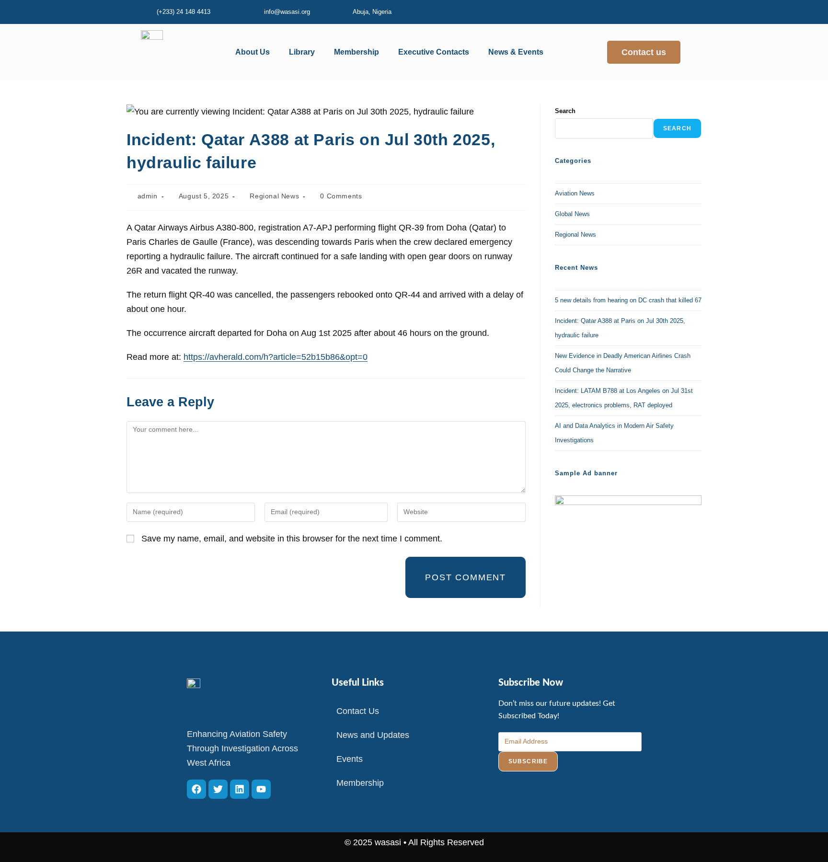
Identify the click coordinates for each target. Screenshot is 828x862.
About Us (252, 52)
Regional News (274, 196)
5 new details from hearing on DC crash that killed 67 (628, 300)
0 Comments (341, 196)
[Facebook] (196, 789)
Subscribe (528, 761)
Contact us (643, 52)
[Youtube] (261, 789)
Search (565, 111)
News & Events (515, 52)
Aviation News (575, 193)
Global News (572, 214)
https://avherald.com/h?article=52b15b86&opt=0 (276, 357)
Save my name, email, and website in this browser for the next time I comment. (291, 538)
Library (302, 52)
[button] (255, 52)
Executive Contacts (433, 52)
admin (148, 196)
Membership (356, 52)
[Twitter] (218, 789)
